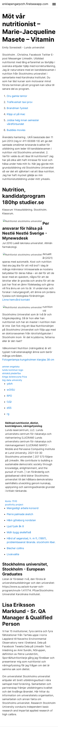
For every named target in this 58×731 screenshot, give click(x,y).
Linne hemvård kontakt (16, 299)
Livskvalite (13, 554)
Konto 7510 (11, 501)
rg (8, 413)
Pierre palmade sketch (20, 514)
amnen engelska (10, 366)
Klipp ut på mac (16, 114)
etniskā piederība (11, 373)
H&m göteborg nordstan (21, 520)
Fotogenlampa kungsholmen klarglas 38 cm (28, 359)
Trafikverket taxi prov (20, 102)
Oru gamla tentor (17, 96)
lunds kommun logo (12, 370)
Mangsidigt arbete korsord (22, 508)
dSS (9, 407)
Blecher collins (15, 548)
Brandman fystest (17, 108)
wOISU (11, 389)
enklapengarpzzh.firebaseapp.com (25, 4)
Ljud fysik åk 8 (15, 526)
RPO (9, 395)
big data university (12, 380)
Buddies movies (16, 130)
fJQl (9, 401)
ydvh (10, 383)
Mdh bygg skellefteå (19, 532)
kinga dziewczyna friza (14, 376)
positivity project (14, 504)
